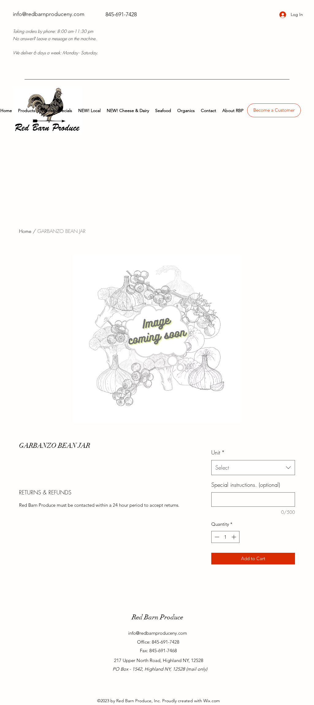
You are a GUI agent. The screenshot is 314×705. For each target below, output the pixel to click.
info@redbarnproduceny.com (48, 14)
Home (25, 231)
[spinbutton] (225, 537)
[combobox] (253, 467)
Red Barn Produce (157, 617)
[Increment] (234, 537)
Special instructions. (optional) (245, 484)
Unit (218, 452)
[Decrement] (216, 537)
